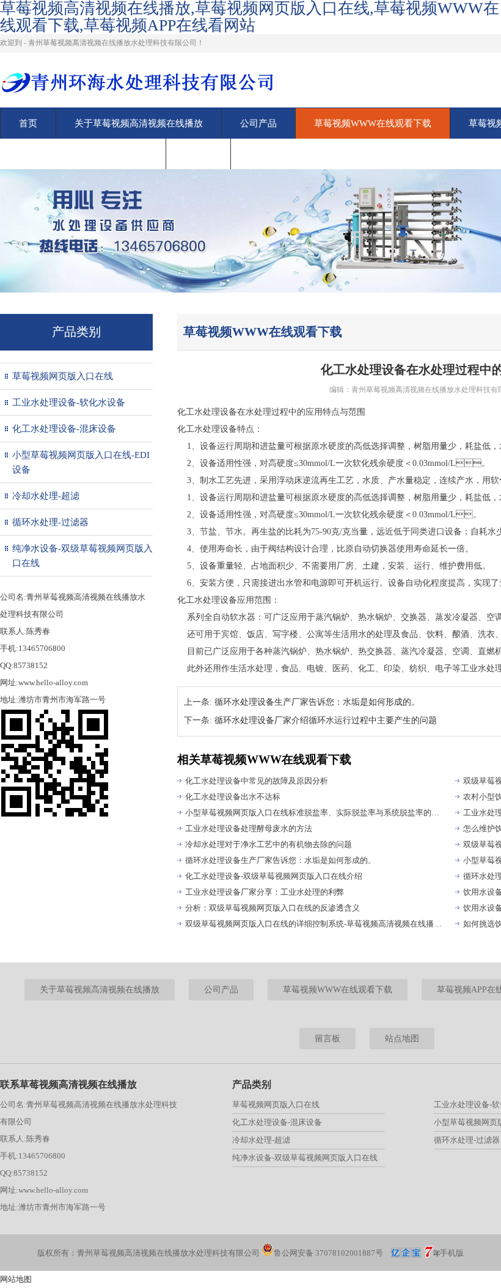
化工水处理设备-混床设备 (64, 429)
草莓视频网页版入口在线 (62, 376)
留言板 (198, 154)
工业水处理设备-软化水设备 (68, 402)
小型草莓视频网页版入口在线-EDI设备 (81, 462)
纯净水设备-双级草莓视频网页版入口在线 (82, 556)
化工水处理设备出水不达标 (232, 796)
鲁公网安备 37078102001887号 (328, 1252)
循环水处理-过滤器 (50, 522)
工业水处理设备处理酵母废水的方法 (248, 828)
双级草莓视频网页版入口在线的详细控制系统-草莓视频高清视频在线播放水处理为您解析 (314, 923)
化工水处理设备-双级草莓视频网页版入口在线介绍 (273, 876)
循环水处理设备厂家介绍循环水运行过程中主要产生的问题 (325, 720)
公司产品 (258, 123)
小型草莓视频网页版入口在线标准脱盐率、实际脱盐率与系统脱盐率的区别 (314, 812)
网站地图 (16, 1279)
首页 (28, 123)
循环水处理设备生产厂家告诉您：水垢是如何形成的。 (280, 860)
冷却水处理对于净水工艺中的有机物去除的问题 (268, 844)
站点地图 (402, 1038)
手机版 (452, 1252)
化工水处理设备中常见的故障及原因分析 (256, 780)
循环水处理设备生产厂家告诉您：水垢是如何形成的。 (317, 702)
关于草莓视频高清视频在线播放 (139, 123)
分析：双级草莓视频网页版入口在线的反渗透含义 (272, 907)
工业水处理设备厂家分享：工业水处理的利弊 (264, 892)
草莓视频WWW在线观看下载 (372, 123)
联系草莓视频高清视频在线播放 (83, 154)
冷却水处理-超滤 (45, 496)
